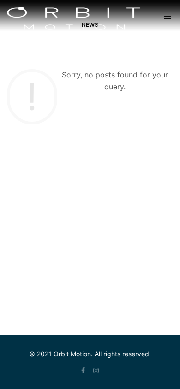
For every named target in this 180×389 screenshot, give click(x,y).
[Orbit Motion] (74, 18)
